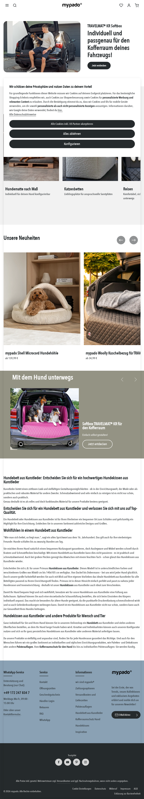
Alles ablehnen (72, 133)
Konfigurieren (72, 144)
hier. (60, 110)
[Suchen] (14, 5)
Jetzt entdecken (99, 65)
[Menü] (7, 5)
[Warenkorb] (136, 5)
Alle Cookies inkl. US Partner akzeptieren (72, 124)
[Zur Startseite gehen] (72, 5)
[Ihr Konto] (128, 5)
